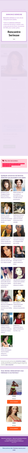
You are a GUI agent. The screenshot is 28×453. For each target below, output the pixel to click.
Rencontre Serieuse (14, 33)
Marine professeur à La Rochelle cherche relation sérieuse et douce (18, 261)
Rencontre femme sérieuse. (20, 438)
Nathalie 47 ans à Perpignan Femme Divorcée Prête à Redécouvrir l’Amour (6, 195)
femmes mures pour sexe (19, 449)
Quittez (14, 39)
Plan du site (14, 442)
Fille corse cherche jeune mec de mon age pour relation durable (6, 260)
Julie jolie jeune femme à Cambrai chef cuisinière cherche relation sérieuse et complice (19, 282)
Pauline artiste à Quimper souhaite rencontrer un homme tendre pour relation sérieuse (6, 329)
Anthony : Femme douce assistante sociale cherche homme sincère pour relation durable (6, 218)
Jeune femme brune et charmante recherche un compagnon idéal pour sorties (18, 240)
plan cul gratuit (9, 364)
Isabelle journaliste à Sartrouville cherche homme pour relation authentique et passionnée (6, 283)
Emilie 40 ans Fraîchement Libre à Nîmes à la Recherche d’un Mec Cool (18, 328)
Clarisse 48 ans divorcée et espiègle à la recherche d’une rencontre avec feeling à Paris (7, 306)
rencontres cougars (21, 361)
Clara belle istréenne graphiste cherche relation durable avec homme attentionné (6, 240)
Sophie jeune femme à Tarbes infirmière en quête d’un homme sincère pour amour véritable (18, 218)
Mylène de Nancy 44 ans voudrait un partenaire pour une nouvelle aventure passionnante (18, 196)
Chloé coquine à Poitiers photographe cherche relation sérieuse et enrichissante (6, 352)
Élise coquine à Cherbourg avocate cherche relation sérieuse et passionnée (19, 305)
